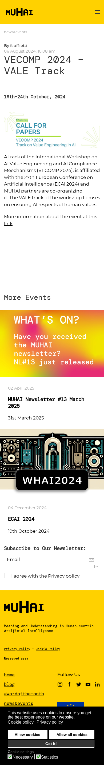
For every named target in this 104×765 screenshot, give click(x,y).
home (9, 675)
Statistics (49, 757)
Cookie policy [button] (21, 722)
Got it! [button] (51, 744)
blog (9, 684)
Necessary (23, 757)
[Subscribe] (94, 566)
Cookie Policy (48, 649)
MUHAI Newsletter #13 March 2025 (46, 402)
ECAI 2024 (21, 519)
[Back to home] (18, 12)
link (8, 223)
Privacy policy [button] (50, 722)
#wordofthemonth (24, 694)
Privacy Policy (17, 649)
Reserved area (16, 658)
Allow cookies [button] (27, 734)
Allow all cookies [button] (72, 734)
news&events (15, 32)
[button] (97, 12)
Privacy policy (63, 576)
